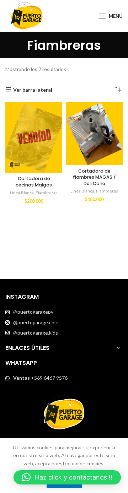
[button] (67, 477)
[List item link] (64, 312)
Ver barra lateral (32, 89)
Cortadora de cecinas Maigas (34, 181)
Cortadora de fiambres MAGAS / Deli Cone (94, 177)
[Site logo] (26, 15)
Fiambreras (47, 192)
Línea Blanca (22, 192)
